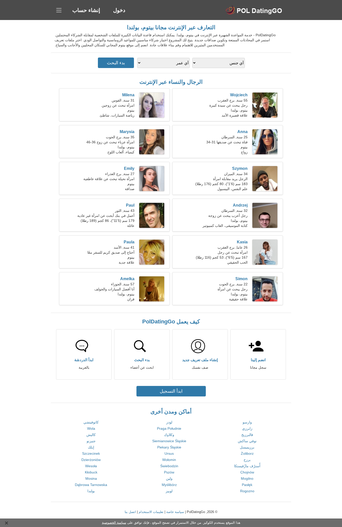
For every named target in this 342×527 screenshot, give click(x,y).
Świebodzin (169, 466)
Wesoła (91, 466)
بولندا (91, 491)
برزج (247, 460)
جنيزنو (91, 441)
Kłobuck (91, 472)
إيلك (91, 447)
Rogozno (247, 491)
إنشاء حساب (86, 10)
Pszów (169, 472)
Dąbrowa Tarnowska (91, 485)
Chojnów (247, 472)
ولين (169, 478)
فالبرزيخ (247, 435)
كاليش (91, 435)
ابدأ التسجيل (171, 391)
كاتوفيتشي (91, 422)
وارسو (247, 422)
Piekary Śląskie (169, 447)
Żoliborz (247, 453)
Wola (91, 428)
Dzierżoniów (91, 460)
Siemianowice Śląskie (169, 441)
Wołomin (169, 460)
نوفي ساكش (247, 441)
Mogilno (247, 478)
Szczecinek (91, 453)
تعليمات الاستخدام (151, 512)
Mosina (91, 478)
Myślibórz (169, 485)
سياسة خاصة (175, 512)
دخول (119, 10)
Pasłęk (247, 485)
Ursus (169, 453)
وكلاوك (169, 435)
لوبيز (169, 491)
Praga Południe (169, 428)
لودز (169, 422)
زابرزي (247, 428)
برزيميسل (247, 447)
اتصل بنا (130, 512)
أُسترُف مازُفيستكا (247, 466)
